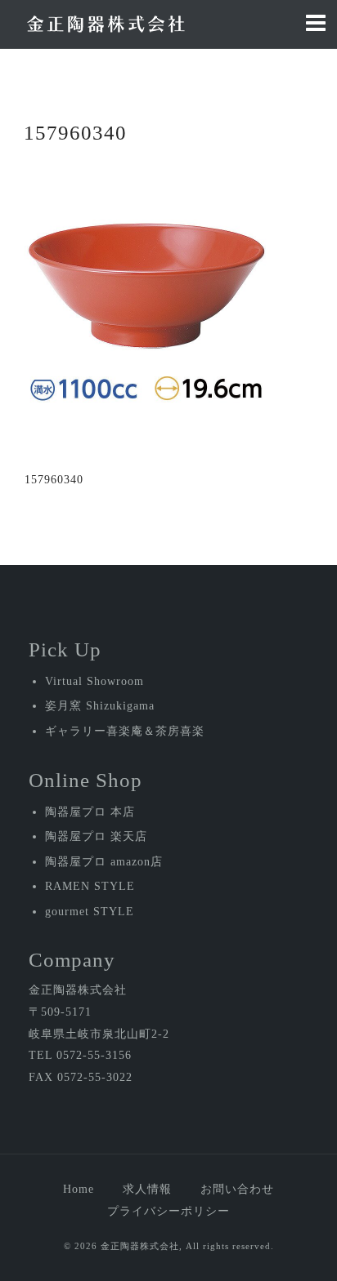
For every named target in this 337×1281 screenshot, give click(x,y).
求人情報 (147, 1189)
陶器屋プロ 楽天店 (96, 836)
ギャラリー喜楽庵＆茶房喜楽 (124, 731)
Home (78, 1189)
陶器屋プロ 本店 (90, 812)
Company (72, 960)
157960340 (54, 480)
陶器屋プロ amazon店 (104, 862)
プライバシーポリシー (168, 1211)
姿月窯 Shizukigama (100, 706)
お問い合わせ (237, 1189)
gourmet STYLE (89, 911)
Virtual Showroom (94, 681)
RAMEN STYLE (90, 886)
